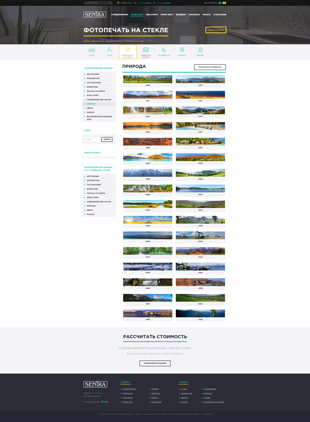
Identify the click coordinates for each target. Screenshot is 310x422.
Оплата (206, 15)
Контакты (194, 15)
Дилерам (181, 15)
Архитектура (93, 78)
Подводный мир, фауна (99, 99)
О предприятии (119, 15)
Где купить (152, 15)
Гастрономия (94, 83)
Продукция (137, 15)
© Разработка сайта (92, 402)
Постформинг (210, 389)
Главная (86, 41)
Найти (107, 139)
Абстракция (93, 74)
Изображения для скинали (134, 41)
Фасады (184, 398)
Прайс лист (167, 15)
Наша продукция (97, 41)
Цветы (90, 108)
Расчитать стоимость (210, 67)
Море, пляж (93, 95)
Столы (207, 398)
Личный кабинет (216, 30)
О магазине (219, 15)
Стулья (184, 402)
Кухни (183, 389)
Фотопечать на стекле (114, 41)
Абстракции (93, 176)
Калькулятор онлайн (155, 363)
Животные (92, 87)
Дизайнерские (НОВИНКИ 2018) (99, 118)
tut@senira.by (126, 3)
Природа (149, 41)
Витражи (208, 393)
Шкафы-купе (186, 393)
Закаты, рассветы (96, 91)
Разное (90, 112)
